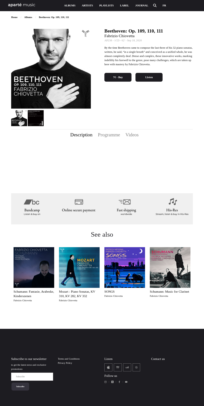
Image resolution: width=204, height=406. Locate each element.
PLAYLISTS (106, 5)
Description (81, 134)
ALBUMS (69, 5)
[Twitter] (112, 381)
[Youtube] (126, 382)
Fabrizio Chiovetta (119, 36)
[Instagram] (105, 382)
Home (14, 17)
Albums (28, 17)
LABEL (124, 5)
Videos (132, 134)
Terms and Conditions (69, 359)
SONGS (109, 291)
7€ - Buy (118, 77)
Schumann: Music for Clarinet (169, 291)
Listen (149, 77)
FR (164, 5)
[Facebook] (119, 382)
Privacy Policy (65, 363)
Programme (109, 134)
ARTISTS (87, 5)
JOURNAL (141, 5)
